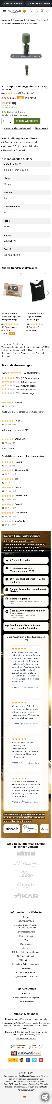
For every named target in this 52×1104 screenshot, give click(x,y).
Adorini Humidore (26, 1002)
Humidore (32, 350)
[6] (11, 93)
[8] (14, 93)
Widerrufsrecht (26, 960)
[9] (15, 93)
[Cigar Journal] (30, 828)
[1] (6, 324)
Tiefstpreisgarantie (20, 598)
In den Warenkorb (27, 120)
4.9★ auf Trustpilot (13, 4)
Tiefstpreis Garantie (26, 956)
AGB (26, 940)
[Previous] (2, 128)
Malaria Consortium (31, 1076)
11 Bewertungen (26, 93)
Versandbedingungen (26, 932)
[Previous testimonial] (6, 722)
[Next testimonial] (46, 722)
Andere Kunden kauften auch (17, 128)
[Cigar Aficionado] (11, 828)
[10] (20, 372)
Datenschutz (26, 944)
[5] (17, 324)
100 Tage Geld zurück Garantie (26, 952)
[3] (12, 324)
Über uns (26, 948)
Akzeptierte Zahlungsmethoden (26, 964)
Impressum (26, 968)
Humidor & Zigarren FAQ (26, 972)
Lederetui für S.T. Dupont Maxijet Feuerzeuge (35, 316)
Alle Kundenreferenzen (26, 1038)
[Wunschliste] (47, 12)
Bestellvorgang (26, 936)
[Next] (49, 128)
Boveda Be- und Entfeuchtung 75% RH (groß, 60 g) (11, 316)
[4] (9, 93)
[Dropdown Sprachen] (26, 1097)
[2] (6, 93)
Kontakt (26, 917)
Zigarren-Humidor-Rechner (26, 976)
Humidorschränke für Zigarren (14, 353)
